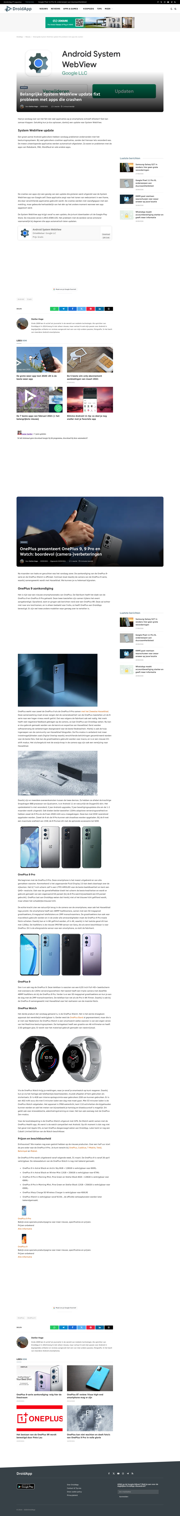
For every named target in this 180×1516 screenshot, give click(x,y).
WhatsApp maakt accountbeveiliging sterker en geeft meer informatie (149, 215)
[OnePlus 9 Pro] (24, 1215)
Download (106, 234)
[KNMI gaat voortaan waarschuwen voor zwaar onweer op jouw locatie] (126, 199)
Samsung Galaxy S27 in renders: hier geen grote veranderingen (147, 167)
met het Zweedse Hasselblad (94, 711)
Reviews (55, 9)
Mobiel (34, 1151)
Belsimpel (22, 1151)
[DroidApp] (19, 8)
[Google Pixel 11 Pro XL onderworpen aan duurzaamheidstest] (126, 183)
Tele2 (99, 1147)
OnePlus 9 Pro (24, 1218)
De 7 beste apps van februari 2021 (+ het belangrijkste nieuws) (38, 417)
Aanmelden (123, 1497)
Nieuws (44, 9)
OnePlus (73, 1147)
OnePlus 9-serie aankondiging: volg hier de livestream (39, 1396)
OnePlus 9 (22, 1246)
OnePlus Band (76, 1017)
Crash (29, 299)
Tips (99, 9)
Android (21, 299)
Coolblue (82, 1147)
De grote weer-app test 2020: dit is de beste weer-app (37, 377)
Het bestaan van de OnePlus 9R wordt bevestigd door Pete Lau (36, 1436)
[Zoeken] (175, 9)
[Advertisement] (65, 171)
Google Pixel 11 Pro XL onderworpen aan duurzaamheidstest (62, 2)
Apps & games (70, 9)
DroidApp (20, 37)
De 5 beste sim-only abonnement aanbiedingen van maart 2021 (84, 377)
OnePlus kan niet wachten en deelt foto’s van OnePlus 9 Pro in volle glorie (88, 1436)
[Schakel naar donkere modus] (171, 9)
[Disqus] (65, 460)
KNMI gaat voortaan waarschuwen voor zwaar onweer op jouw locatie (147, 199)
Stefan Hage (33, 106)
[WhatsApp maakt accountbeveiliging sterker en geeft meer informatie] (126, 215)
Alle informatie (25, 1229)
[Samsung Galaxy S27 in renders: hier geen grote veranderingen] (126, 167)
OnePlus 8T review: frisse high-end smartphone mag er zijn (85, 1396)
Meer (107, 9)
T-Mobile (91, 1147)
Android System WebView (47, 229)
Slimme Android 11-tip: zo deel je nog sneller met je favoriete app (87, 417)
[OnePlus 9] (24, 1243)
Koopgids (88, 9)
